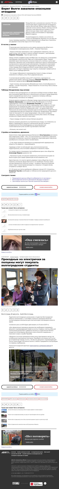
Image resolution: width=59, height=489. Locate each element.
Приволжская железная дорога (9, 306)
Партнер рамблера (24, 483)
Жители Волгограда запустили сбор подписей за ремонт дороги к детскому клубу (28, 419)
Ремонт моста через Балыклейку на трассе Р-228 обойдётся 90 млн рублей (26, 414)
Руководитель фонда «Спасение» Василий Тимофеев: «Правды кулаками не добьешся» (29, 219)
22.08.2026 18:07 (5, 256)
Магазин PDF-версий (16, 453)
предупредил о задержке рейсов (40, 345)
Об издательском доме (37, 452)
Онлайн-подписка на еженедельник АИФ (32, 453)
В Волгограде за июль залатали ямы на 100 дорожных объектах (23, 424)
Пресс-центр (47, 452)
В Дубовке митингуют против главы (16, 229)
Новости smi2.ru (6, 252)
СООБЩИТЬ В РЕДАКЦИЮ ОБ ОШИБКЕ (19, 455)
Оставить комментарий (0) (46, 187)
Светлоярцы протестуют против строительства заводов (30, 181)
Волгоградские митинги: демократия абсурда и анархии (30, 179)
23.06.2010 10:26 (5, 6)
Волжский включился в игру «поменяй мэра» (19, 214)
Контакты (13, 452)
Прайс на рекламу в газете (23, 452)
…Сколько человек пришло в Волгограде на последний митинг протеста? (26, 224)
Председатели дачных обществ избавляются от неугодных (31, 178)
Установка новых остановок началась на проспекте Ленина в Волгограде (32, 373)
